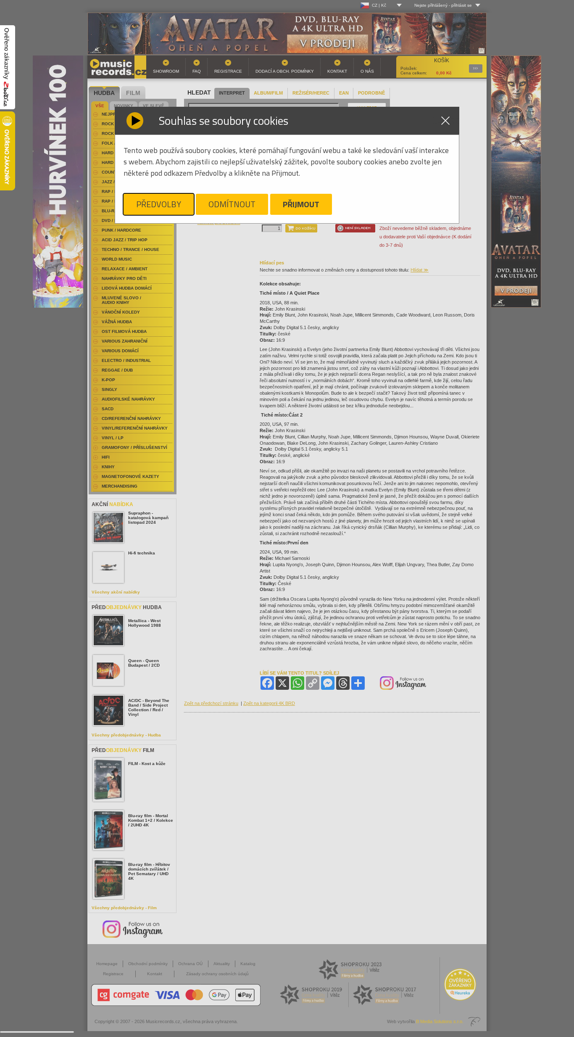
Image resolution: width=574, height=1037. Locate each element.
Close (445, 120)
